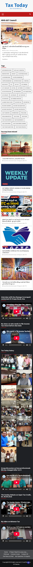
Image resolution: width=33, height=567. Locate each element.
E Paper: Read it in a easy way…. (18, 552)
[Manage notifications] (28, 562)
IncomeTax (26, 102)
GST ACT (17, 84)
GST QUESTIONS (27, 91)
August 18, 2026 (21, 160)
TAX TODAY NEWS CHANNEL (19, 123)
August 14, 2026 (21, 223)
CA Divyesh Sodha (22, 73)
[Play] (3, 318)
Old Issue (6, 554)
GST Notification (6, 91)
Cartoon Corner (15, 554)
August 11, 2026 (21, 254)
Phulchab (23, 112)
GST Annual (24, 84)
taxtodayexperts (19, 119)
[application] (16, 311)
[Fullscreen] (30, 318)
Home (6, 552)
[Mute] (27, 318)
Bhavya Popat (6, 50)
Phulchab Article (6, 116)
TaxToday (24, 116)
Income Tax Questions (19, 105)
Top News (5, 42)
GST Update (5, 95)
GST (11, 84)
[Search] (30, 14)
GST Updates (22, 95)
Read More (5, 59)
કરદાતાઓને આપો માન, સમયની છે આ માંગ (13, 158)
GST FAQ (13, 88)
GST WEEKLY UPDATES (16, 98)
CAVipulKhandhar (7, 80)
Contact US (24, 554)
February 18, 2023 (14, 50)
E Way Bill (26, 80)
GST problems (17, 91)
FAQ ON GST (5, 84)
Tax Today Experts (7, 119)
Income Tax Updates (19, 109)
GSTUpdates (5, 98)
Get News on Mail (8, 556)
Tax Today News (6, 123)
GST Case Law (5, 88)
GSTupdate (13, 95)
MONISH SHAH (15, 112)
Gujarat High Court (7, 102)
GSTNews (27, 88)
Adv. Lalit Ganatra (19, 70)
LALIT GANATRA (6, 112)
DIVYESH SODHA (18, 80)
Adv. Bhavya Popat (7, 70)
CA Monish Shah (6, 77)
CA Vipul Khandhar (17, 77)
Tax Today (16, 5)
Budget (14, 73)
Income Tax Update (7, 109)
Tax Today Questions (7, 127)
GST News (20, 88)
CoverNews (25, 562)
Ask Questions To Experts (22, 556)
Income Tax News (6, 105)
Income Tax (18, 102)
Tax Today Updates (21, 127)
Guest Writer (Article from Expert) (10, 160)
